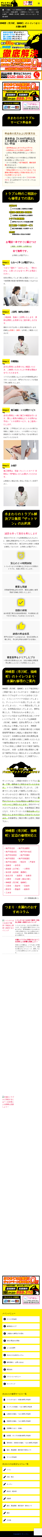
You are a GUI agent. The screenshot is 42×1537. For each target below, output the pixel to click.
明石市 (23, 862)
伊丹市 (17, 865)
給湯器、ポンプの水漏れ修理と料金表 (19, 1435)
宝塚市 (27, 886)
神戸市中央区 (26, 852)
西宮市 (8, 889)
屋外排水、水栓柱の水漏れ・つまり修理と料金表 (22, 1443)
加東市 (29, 876)
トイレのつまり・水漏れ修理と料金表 (19, 1399)
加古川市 (9, 876)
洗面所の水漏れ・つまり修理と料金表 (19, 1421)
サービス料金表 (12, 1319)
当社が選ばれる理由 (13, 1340)
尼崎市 (8, 865)
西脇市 (17, 889)
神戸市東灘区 (24, 859)
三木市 (8, 893)
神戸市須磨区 (24, 848)
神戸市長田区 (11, 855)
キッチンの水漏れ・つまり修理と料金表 (19, 1407)
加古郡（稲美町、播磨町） (17, 872)
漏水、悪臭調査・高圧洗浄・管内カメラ (19, 1506)
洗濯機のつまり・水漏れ (14, 1428)
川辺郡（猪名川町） (23, 879)
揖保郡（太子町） (13, 869)
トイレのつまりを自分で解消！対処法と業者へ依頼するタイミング (27, 921)
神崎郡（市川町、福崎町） (17, 882)
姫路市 (27, 889)
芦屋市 (32, 862)
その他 (9, 1520)
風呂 (8, 1513)
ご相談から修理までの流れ (15, 1333)
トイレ (9, 1470)
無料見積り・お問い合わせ (15, 1362)
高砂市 (17, 886)
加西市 (19, 876)
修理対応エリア (12, 1326)
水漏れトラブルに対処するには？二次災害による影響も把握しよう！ (27, 940)
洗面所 (9, 1498)
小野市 (27, 869)
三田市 (8, 886)
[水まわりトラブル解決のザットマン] (3, 9)
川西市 (8, 879)
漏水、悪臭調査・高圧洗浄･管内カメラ (19, 1450)
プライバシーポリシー (14, 1376)
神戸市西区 (10, 859)
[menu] (38, 3)
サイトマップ (11, 1384)
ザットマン (25, 1534)
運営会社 (9, 1369)
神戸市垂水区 (11, 852)
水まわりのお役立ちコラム (15, 1355)
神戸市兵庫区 (11, 862)
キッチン (9, 1484)
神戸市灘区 (25, 855)
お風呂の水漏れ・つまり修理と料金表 (19, 1414)
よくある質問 (11, 1348)
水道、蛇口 (10, 1477)
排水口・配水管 (12, 1491)
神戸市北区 (10, 848)
